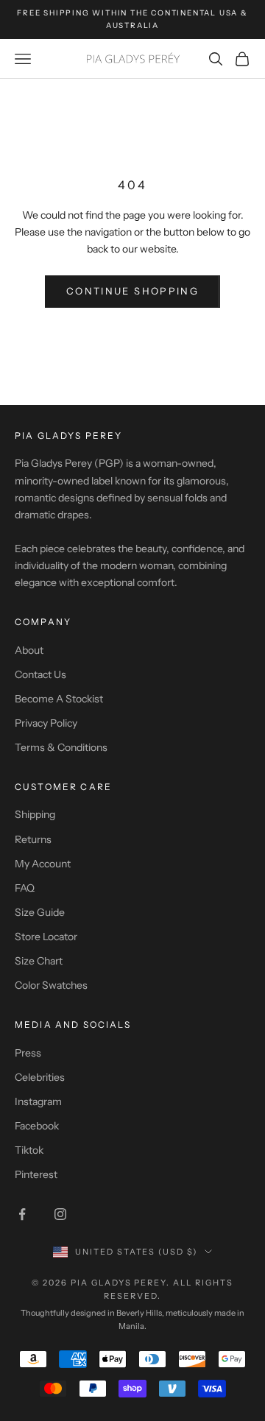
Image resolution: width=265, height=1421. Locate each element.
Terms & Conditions (61, 747)
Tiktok (29, 1150)
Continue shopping (132, 291)
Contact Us (40, 674)
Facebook (37, 1125)
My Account (43, 863)
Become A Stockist (59, 698)
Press (28, 1052)
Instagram (38, 1101)
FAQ (25, 888)
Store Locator (46, 936)
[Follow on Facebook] (22, 1214)
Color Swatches (51, 985)
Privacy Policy (46, 723)
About (29, 650)
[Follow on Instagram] (60, 1214)
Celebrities (40, 1077)
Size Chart (39, 960)
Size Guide (40, 912)
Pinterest (36, 1174)
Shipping (35, 814)
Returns (33, 839)
